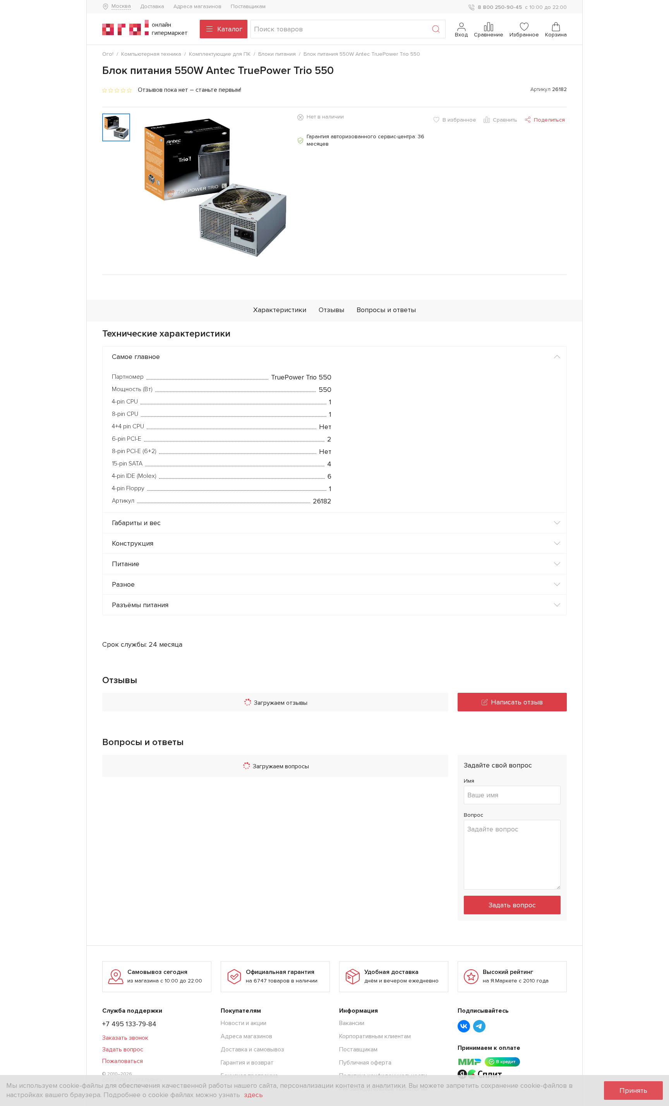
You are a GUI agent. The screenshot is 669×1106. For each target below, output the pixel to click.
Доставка (152, 6)
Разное (123, 584)
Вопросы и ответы (386, 310)
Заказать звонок (125, 1038)
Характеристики (279, 310)
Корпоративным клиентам (375, 1036)
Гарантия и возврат (247, 1062)
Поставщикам (248, 6)
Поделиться (549, 120)
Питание (125, 564)
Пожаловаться (122, 1061)
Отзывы (331, 310)
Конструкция (132, 543)
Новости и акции (243, 1023)
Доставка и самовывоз (252, 1049)
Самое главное (136, 356)
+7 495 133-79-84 (129, 1024)
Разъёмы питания (140, 605)
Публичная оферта (365, 1062)
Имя (469, 781)
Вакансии (351, 1023)
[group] (213, 186)
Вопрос (473, 815)
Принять (633, 1090)
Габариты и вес (136, 523)
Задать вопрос (512, 905)
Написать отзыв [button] (517, 702)
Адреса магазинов (197, 6)
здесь (253, 1095)
